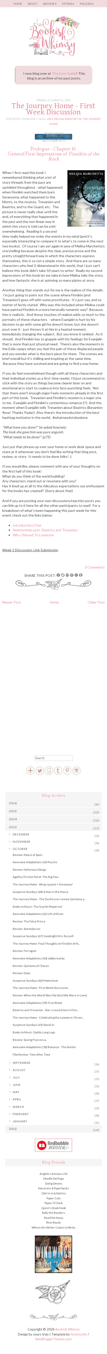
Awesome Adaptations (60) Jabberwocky (39, 958)
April (17, 1099)
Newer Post (11, 602)
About (32, 3)
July (16, 1077)
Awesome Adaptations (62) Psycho (35, 862)
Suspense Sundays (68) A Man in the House (40, 891)
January (20, 1121)
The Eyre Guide (64, 73)
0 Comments (95, 567)
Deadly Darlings (53, 1178)
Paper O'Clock (54, 1203)
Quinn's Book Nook (53, 1208)
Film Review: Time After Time (31, 1054)
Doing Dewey (53, 1183)
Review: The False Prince (29, 921)
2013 (50, 118)
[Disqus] (53, 678)
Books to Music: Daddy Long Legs (34, 1032)
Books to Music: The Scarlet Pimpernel (37, 906)
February (21, 1114)
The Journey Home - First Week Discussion (53, 109)
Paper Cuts (54, 1198)
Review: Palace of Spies (28, 854)
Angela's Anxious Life (54, 1173)
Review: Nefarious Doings (29, 869)
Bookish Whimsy (67, 1329)
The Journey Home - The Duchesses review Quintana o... (49, 899)
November (21, 841)
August (19, 1070)
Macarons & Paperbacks (53, 1188)
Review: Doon (21, 973)
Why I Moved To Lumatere (33, 535)
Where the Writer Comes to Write (53, 1227)
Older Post (96, 602)
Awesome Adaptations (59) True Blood (37, 1002)
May (16, 1092)
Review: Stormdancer (27, 928)
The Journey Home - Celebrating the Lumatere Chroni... (48, 1017)
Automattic (79, 1334)
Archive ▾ (49, 3)
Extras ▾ (68, 3)
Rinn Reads (53, 1222)
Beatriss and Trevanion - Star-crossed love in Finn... (46, 1010)
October (20, 848)
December (21, 834)
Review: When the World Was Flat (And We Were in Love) (50, 995)
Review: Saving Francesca (29, 1039)
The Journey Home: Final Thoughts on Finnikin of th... (46, 943)
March (18, 1106)
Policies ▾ (87, 3)
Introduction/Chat (27, 525)
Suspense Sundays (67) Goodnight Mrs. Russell (43, 936)
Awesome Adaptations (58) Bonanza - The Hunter (44, 1047)
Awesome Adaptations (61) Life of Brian (38, 913)
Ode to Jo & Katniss (53, 1193)
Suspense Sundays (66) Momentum (35, 980)
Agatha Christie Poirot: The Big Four (36, 876)
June (17, 1084)
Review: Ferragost (24, 950)
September (21, 1062)
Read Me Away (53, 1217)
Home (18, 3)
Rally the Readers (53, 1212)
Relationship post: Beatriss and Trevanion (45, 530)
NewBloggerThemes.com (53, 1339)
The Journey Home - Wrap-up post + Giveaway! (43, 884)
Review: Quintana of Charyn (31, 965)
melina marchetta (68, 118)
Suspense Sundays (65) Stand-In (33, 1024)
